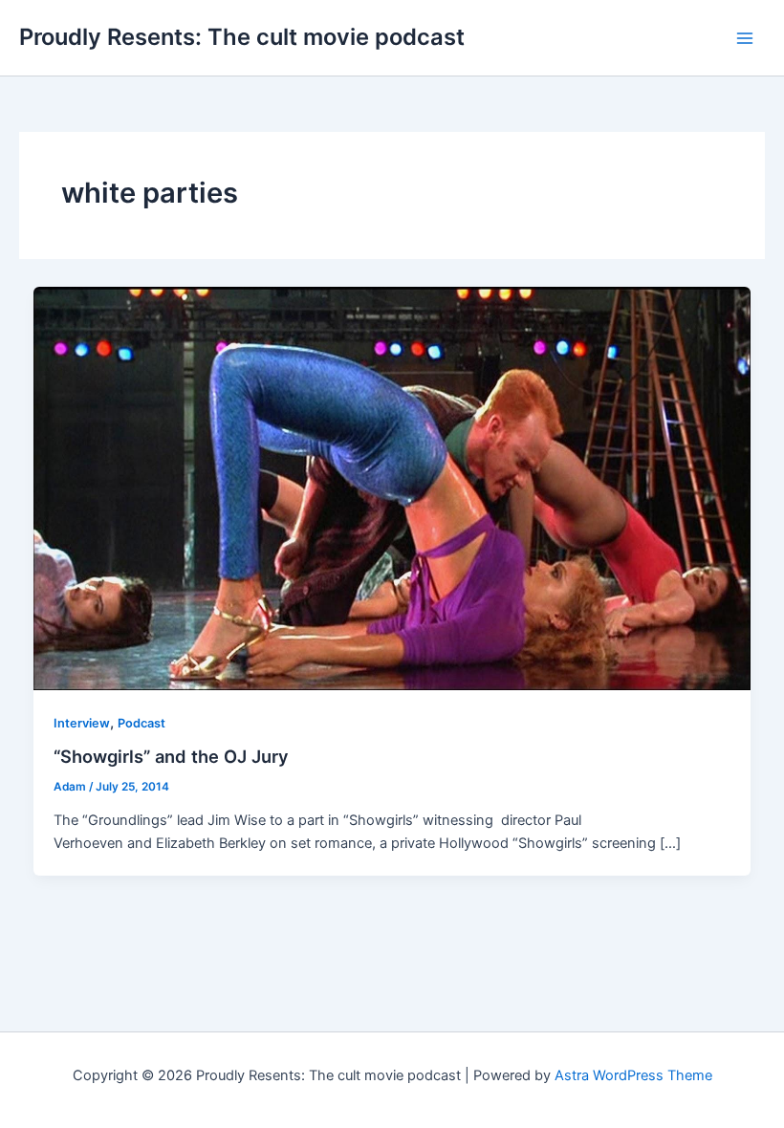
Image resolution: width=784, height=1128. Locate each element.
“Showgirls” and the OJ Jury (171, 756)
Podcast (141, 723)
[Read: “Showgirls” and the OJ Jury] (392, 487)
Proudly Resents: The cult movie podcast (242, 37)
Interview (82, 723)
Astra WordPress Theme (633, 1075)
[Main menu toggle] (745, 38)
